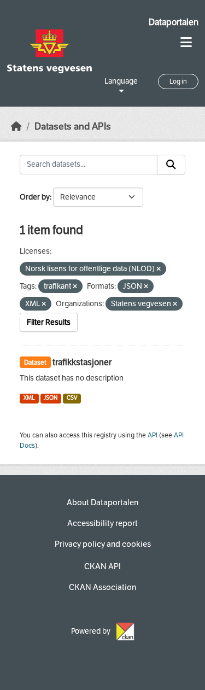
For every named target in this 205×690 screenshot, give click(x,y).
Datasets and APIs (72, 126)
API (152, 435)
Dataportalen (173, 22)
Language (121, 81)
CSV (72, 397)
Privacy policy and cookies (103, 544)
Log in (178, 81)
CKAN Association (102, 587)
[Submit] (171, 164)
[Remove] (158, 269)
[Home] (16, 126)
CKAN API (102, 566)
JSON (50, 397)
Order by (35, 197)
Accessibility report (102, 523)
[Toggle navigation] (186, 42)
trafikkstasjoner (82, 362)
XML (29, 397)
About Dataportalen (102, 502)
